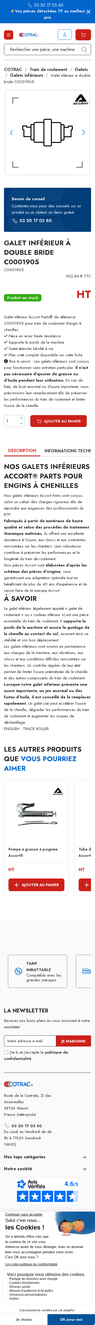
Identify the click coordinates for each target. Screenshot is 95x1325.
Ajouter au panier (62, 421)
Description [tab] (22, 451)
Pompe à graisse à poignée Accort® (33, 852)
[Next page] (84, 133)
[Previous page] (11, 133)
